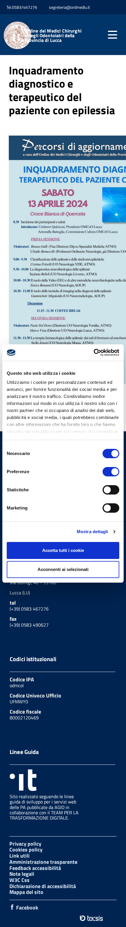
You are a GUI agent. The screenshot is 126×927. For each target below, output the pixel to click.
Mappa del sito (26, 892)
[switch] (111, 471)
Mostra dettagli (92, 531)
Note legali (21, 874)
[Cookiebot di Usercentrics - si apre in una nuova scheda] (93, 352)
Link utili (19, 856)
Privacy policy (25, 844)
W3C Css (19, 880)
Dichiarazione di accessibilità (42, 886)
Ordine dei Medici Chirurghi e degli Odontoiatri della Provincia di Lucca (53, 35)
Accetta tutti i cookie (63, 550)
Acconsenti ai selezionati (63, 569)
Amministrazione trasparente (43, 862)
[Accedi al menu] (112, 35)
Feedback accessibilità (35, 868)
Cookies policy (25, 850)
